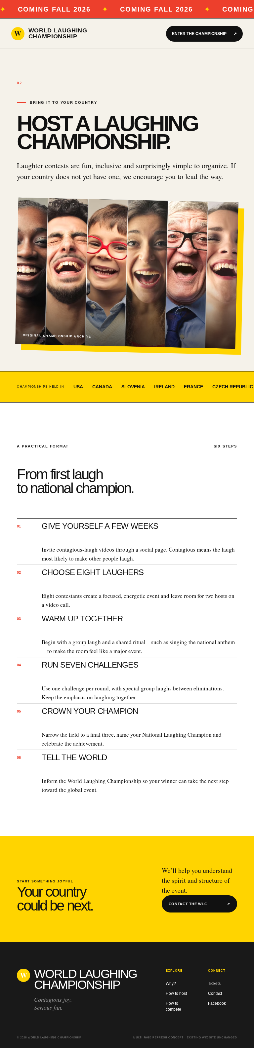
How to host (176, 993)
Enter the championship (204, 33)
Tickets (214, 983)
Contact (215, 993)
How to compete (173, 1006)
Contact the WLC (199, 904)
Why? (171, 983)
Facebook (217, 1003)
